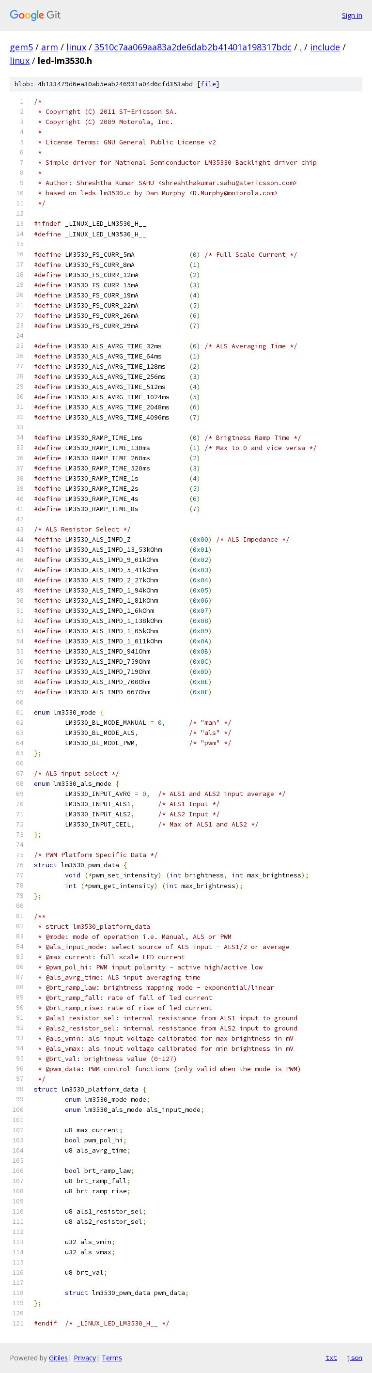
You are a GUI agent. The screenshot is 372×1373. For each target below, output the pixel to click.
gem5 (21, 47)
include (325, 47)
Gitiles (58, 1357)
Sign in (352, 15)
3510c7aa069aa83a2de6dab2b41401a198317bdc (193, 47)
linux (76, 47)
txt (331, 1357)
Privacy (85, 1357)
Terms (112, 1357)
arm (49, 47)
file (208, 84)
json (354, 1357)
